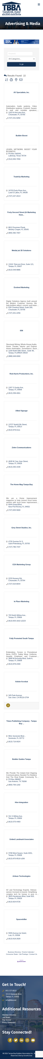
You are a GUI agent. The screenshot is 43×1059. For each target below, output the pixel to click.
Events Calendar (28, 952)
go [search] (22, 64)
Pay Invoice (6, 1020)
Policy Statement (8, 1023)
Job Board (6, 1017)
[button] (5, 76)
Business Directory (14, 952)
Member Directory (9, 1015)
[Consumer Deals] (8, 707)
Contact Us (33, 954)
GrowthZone (27, 1055)
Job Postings (23, 954)
